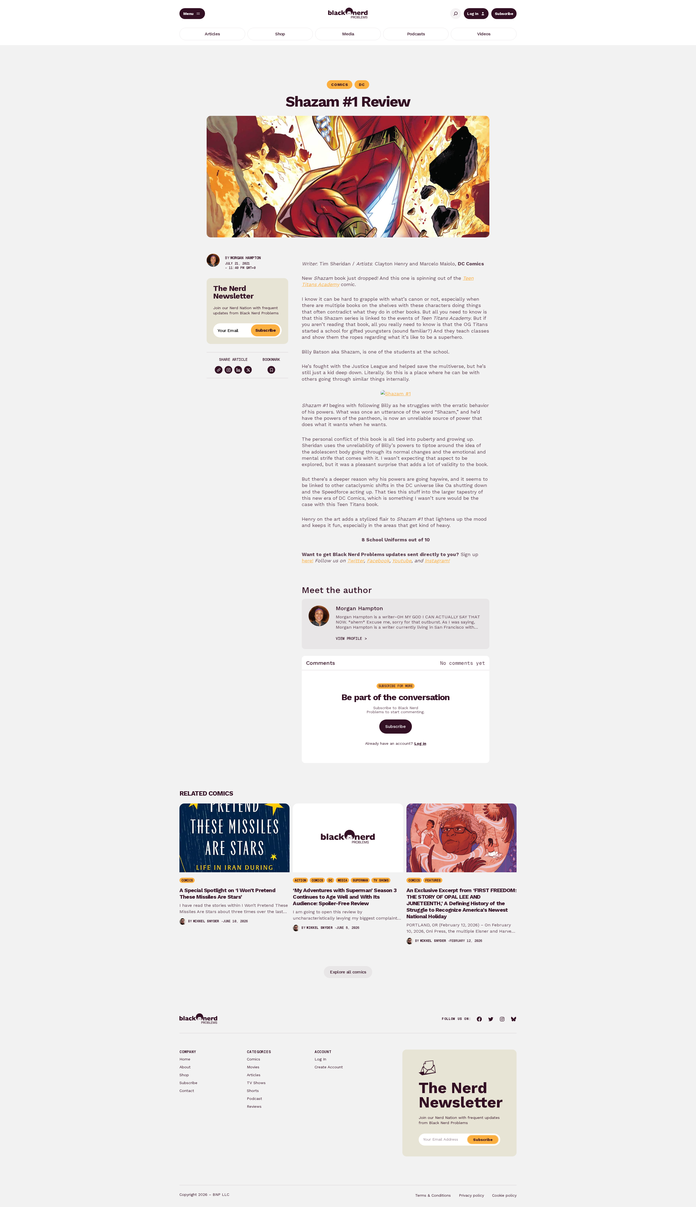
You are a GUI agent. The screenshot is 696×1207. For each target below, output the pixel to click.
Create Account (329, 1067)
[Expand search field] (455, 13)
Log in (420, 743)
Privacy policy (471, 1195)
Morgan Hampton (245, 257)
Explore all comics (348, 972)
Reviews (254, 1106)
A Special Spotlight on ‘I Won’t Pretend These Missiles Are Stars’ (227, 893)
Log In (472, 13)
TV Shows (256, 1083)
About (185, 1067)
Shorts (253, 1090)
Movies (253, 1067)
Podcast (254, 1098)
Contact (186, 1090)
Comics (253, 1059)
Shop (184, 1075)
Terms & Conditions (433, 1195)
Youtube (401, 560)
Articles (253, 1075)
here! (307, 560)
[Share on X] (248, 370)
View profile (349, 638)
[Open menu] (192, 13)
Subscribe (504, 13)
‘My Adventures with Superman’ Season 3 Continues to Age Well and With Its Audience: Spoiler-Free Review (344, 897)
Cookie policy (504, 1195)
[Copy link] (218, 370)
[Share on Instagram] (228, 370)
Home (184, 1059)
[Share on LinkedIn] (238, 370)
